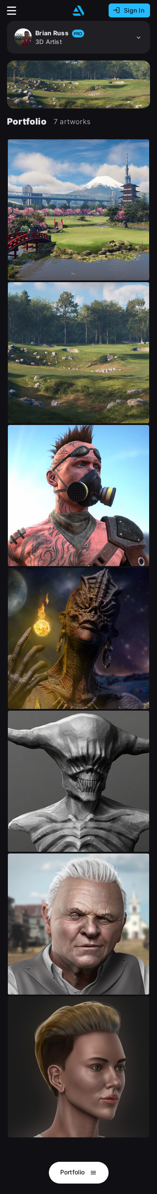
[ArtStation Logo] (78, 10)
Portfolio (73, 1172)
